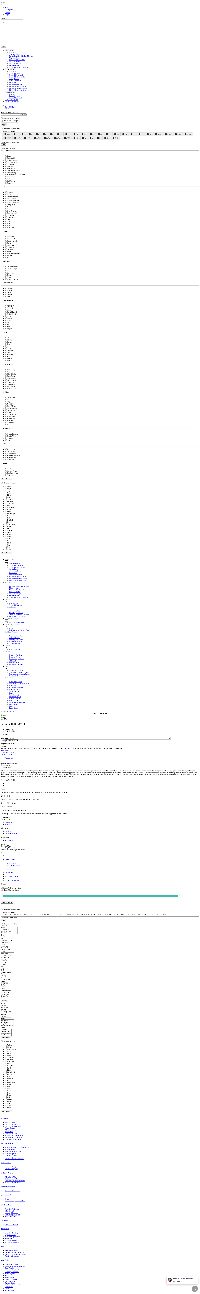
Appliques (10, 306)
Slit (8, 258)
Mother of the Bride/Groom (16, 175)
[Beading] (5, 976)
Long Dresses (11, 205)
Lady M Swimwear (15, 649)
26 (126, 134)
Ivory (9, 534)
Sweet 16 (10, 183)
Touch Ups (12, 661)
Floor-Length (11, 378)
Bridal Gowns (13, 708)
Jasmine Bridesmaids (16, 676)
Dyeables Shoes (14, 657)
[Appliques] (5, 974)
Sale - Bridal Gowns (16, 670)
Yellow (9, 487)
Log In (7, 15)
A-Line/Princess (12, 434)
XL (108, 138)
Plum (9, 526)
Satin (8, 352)
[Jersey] (4, 989)
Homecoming (11, 173)
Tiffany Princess (14, 643)
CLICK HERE (68, 748)
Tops (8, 223)
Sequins (9, 329)
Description (9, 758)
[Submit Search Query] (24, 884)
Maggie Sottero (14, 588)
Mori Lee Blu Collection (17, 590)
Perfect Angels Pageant (16, 641)
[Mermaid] (6, 1015)
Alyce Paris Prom (15, 571)
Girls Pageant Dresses (14, 170)
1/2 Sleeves (11, 449)
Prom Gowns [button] (5, 1118)
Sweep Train (11, 384)
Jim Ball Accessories (16, 664)
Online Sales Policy (7, 752)
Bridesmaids (11, 158)
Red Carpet (11, 181)
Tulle (8, 361)
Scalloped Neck (12, 414)
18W (179, 134)
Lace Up (10, 271)
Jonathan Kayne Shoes (16, 659)
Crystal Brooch (12, 312)
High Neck (10, 402)
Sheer (9, 275)
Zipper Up (10, 277)
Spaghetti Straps (12, 473)
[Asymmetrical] (5, 994)
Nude (9, 537)
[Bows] (5, 978)
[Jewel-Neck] (6, 1007)
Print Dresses (11, 211)
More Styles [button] (5, 1260)
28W (38, 138)
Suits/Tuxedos (13, 685)
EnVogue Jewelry (15, 662)
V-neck (9, 425)
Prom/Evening (14, 695)
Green (9, 493)
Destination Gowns (15, 682)
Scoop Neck (11, 416)
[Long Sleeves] (7, 1024)
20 (101, 134)
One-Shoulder (11, 410)
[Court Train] (5, 998)
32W (58, 138)
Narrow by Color (10, 483)
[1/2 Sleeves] (7, 1020)
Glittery (9, 288)
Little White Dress (13, 203)
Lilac (9, 512)
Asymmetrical (11, 372)
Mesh (9, 348)
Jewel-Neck (11, 404)
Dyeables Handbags (15, 655)
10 (60, 134)
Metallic (9, 290)
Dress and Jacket (12, 196)
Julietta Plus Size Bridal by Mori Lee (21, 586)
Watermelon (11, 524)
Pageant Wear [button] (6, 1163)
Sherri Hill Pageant (15, 605)
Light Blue (10, 501)
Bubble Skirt (11, 237)
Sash (8, 326)
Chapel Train (11, 374)
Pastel (9, 297)
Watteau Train (11, 388)
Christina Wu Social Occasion (19, 615)
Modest (9, 207)
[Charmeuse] (4, 983)
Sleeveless (10, 460)
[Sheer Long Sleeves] (7, 1026)
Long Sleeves (11, 453)
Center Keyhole (12, 241)
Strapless (10, 421)
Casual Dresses (12, 160)
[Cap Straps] (6, 1030)
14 (77, 134)
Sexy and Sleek (12, 213)
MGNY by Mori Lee (16, 613)
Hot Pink (10, 520)
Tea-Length (11, 386)
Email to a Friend (6, 754)
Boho (9, 194)
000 (8, 134)
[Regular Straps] (6, 1031)
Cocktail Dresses (12, 162)
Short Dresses (11, 217)
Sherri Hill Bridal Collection (18, 597)
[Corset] (7, 951)
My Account (9, 9)
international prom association (19, 683)
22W (9, 138)
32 (150, 134)
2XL (116, 138)
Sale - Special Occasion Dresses (19, 674)
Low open (10, 273)
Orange (9, 530)
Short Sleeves (11, 457)
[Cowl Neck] (6, 1002)
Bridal (9, 156)
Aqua (9, 497)
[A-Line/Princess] (6, 1011)
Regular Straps (12, 471)
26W (28, 138)
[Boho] (6, 939)
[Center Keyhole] (7, 950)
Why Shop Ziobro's (11, 876)
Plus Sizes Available (13, 253)
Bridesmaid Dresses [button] (8, 1187)
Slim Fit (9, 440)
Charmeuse (10, 338)
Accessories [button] (5, 1229)
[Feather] (4, 987)
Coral (9, 532)
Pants (9, 209)
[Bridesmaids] (9, 929)
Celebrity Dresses (13, 239)
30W (48, 138)
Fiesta (11, 628)
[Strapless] (6, 1035)
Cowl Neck (11, 398)
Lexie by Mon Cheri (16, 640)
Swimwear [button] (4, 1221)
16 (85, 134)
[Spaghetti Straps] (6, 1033)
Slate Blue (10, 503)
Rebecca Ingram (14, 595)
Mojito (9, 489)
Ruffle (9, 324)
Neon (9, 292)
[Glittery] (3, 965)
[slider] (179, 895)
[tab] (102, 570)
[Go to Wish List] (4, 2)
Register (7, 13)
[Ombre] (3, 970)
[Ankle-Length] (5, 993)
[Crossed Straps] (6, 957)
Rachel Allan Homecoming (18, 578)
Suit (8, 221)
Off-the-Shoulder (12, 408)
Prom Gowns (9, 869)
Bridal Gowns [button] (10, 859)
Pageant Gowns (14, 700)
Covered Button (12, 267)
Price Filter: (8, 120)
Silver (9, 547)
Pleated (9, 251)
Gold (9, 539)
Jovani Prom (13, 573)
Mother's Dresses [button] (7, 1173)
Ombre (9, 294)
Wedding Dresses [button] (7, 1143)
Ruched (9, 255)
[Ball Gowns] (6, 937)
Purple (9, 509)
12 (69, 134)
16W (169, 134)
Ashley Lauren (14, 569)
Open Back (11, 249)
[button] (10, 50)
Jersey (9, 344)
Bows (9, 310)
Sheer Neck (11, 418)
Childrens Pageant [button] (7, 1205)
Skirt (8, 219)
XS (77, 138)
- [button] (6, 561)
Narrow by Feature (10, 148)
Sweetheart (10, 423)
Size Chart (4, 750)
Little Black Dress (13, 200)
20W (189, 134)
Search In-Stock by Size (12, 129)
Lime (9, 495)
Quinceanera (11, 179)
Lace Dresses (11, 198)
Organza (10, 350)
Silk (8, 356)
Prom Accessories (15, 697)
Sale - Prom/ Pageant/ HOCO (19, 672)
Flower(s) (10, 318)
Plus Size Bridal (14, 698)
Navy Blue (10, 507)
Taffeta (9, 359)
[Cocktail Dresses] (9, 933)
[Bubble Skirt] (7, 946)
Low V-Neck (11, 406)
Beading (10, 308)
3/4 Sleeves (11, 451)
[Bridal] (9, 928)
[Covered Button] (6, 955)
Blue (8, 505)
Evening (10, 166)
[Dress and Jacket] (6, 940)
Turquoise (10, 499)
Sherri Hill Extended (16, 565)
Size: (2, 738)
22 (109, 134)
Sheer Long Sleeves (13, 455)
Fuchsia (9, 522)
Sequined (10, 354)
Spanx (11, 693)
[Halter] (6, 1004)
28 (134, 134)
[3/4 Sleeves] (7, 1022)
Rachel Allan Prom (15, 575)
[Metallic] (3, 966)
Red (8, 528)
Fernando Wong (14, 603)
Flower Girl (11, 168)
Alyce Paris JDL (14, 611)
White (9, 549)
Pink (8, 518)
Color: (3, 740)
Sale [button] (2, 1246)
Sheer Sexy (11, 215)
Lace (8, 322)
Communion (11, 164)
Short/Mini (10, 382)
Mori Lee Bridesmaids (16, 622)
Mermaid (10, 438)
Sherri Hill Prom (15, 563)
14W (159, 134)
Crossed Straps (12, 269)
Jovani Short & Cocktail (17, 616)
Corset (9, 243)
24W (18, 138)
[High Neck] (6, 1005)
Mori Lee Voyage (15, 594)
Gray (9, 545)
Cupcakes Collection (16, 636)
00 (17, 134)
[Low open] (6, 961)
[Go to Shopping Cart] (1, 2)
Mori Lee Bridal (14, 592)
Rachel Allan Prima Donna (18, 576)
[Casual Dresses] (9, 931)
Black (9, 543)
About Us (8, 831)
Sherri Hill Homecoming (17, 567)
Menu (3, 46)
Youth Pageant (14, 691)
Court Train (11, 376)
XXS (68, 138)
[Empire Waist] (6, 1013)
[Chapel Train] (5, 996)
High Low (10, 245)
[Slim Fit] (6, 1016)
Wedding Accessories (16, 689)
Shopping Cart (10, 11)
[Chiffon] (4, 985)
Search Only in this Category (12, 118)
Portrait (9, 412)
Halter (9, 400)
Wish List (8, 7)
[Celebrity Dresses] (7, 948)
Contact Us (8, 823)
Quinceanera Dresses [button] (8, 1195)
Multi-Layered (12, 247)
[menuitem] (102, 7)
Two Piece (10, 228)
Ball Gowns (11, 192)
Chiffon (9, 340)
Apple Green (11, 491)
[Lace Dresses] (6, 942)
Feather (9, 316)
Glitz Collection (14, 638)
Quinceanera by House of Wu (19, 630)
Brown (9, 541)
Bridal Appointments (12, 880)
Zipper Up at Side (13, 279)
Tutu (8, 225)
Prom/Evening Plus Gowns (18, 687)
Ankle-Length (11, 370)
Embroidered (11, 314)
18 (93, 134)
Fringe (9, 320)
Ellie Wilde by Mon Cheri (17, 580)
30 (142, 134)
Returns (7, 824)
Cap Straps (10, 469)
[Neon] (3, 968)
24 (117, 134)
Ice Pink (10, 516)
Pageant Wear (9, 873)
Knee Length (11, 380)
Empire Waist (11, 436)
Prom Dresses (11, 177)
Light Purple (11, 514)
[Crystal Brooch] (5, 979)
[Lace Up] (6, 959)
